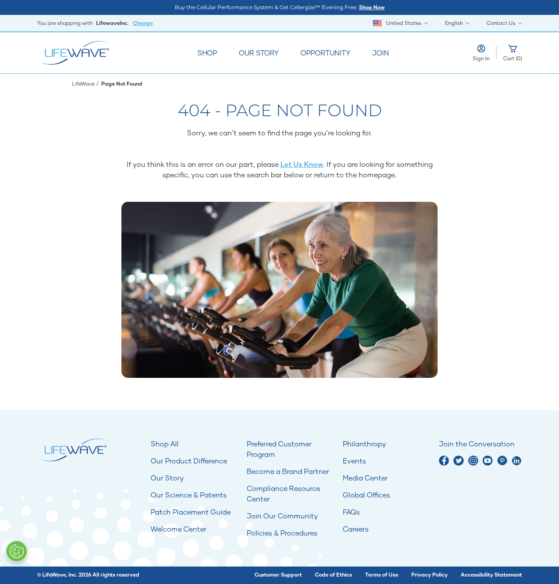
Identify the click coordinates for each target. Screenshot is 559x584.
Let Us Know (301, 164)
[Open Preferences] (17, 551)
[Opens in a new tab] (444, 461)
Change (143, 23)
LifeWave (84, 83)
